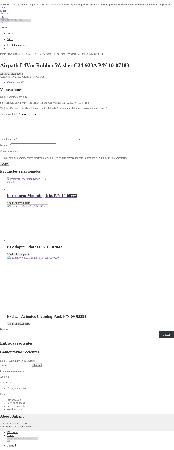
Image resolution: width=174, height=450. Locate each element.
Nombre (5, 145)
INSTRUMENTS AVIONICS (24, 53)
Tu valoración (8, 139)
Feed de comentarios (18, 406)
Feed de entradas (16, 402)
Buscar (4, 329)
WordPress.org (15, 409)
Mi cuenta (12, 432)
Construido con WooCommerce (17, 426)
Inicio (10, 33)
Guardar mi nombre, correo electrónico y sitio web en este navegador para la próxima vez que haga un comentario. (65, 157)
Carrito (11, 445)
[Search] (1, 22)
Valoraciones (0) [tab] (15, 82)
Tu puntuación (9, 114)
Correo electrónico (11, 151)
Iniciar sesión (14, 399)
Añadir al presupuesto (11, 73)
